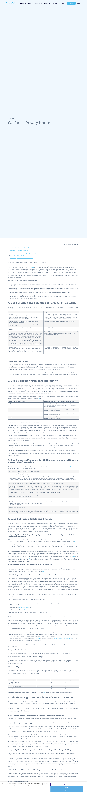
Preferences (66, 784)
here (39, 398)
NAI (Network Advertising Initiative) (26, 558)
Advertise (29, 3)
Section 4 (38, 638)
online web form (26, 609)
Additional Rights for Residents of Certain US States (21, 258)
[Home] (10, 2)
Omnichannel (37, 3)
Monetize (22, 3)
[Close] (85, 787)
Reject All (66, 787)
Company (55, 3)
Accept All (66, 790)
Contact (71, 3)
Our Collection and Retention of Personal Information (22, 248)
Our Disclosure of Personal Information (19, 250)
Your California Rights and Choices (18, 255)
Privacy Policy (31, 267)
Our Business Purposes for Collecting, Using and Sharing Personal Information (27, 253)
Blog (59, 3)
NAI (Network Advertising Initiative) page (63, 638)
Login (78, 3)
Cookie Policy (44, 785)
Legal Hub (11, 118)
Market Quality (47, 3)
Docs (63, 3)
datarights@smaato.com (24, 607)
